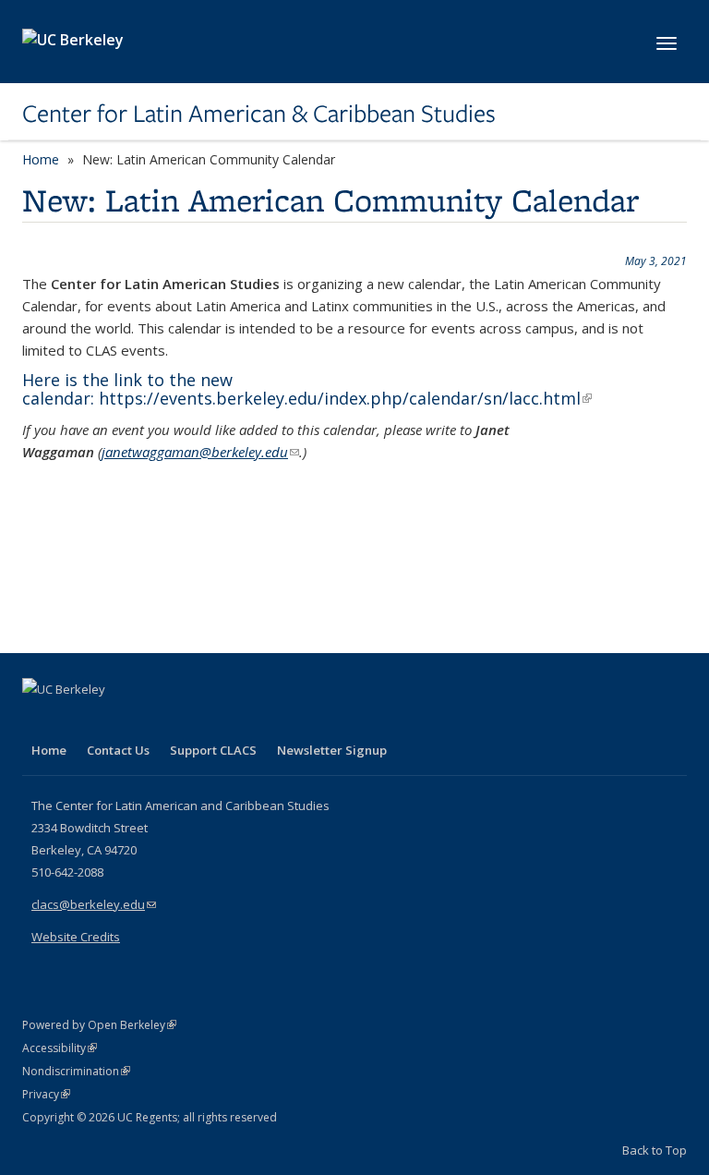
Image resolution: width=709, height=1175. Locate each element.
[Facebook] (38, 720)
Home (40, 159)
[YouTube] (110, 720)
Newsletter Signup (332, 750)
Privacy (46, 1094)
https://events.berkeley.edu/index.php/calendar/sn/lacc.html (345, 398)
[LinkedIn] (74, 720)
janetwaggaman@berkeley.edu (200, 451)
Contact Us (118, 750)
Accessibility (59, 1048)
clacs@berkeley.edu (93, 904)
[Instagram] (146, 720)
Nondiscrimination (76, 1071)
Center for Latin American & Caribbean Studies (259, 113)
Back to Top (654, 1150)
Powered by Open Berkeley (99, 1025)
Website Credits (75, 936)
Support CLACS (213, 750)
